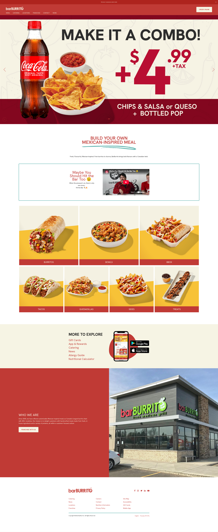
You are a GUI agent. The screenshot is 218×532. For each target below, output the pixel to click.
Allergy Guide (77, 355)
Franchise (36, 13)
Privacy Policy (100, 508)
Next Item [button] (213, 71)
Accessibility (127, 502)
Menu (8, 13)
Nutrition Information (103, 505)
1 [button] (107, 118)
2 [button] (109, 118)
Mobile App (127, 508)
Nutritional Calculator (81, 359)
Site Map (126, 499)
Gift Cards (75, 340)
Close (216, 2)
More (55, 13)
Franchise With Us (28, 430)
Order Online (204, 9)
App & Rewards (78, 344)
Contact (46, 13)
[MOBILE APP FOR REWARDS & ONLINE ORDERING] (129, 346)
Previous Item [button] (5, 71)
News (72, 351)
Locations (26, 13)
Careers (98, 499)
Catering (16, 13)
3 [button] (110, 118)
